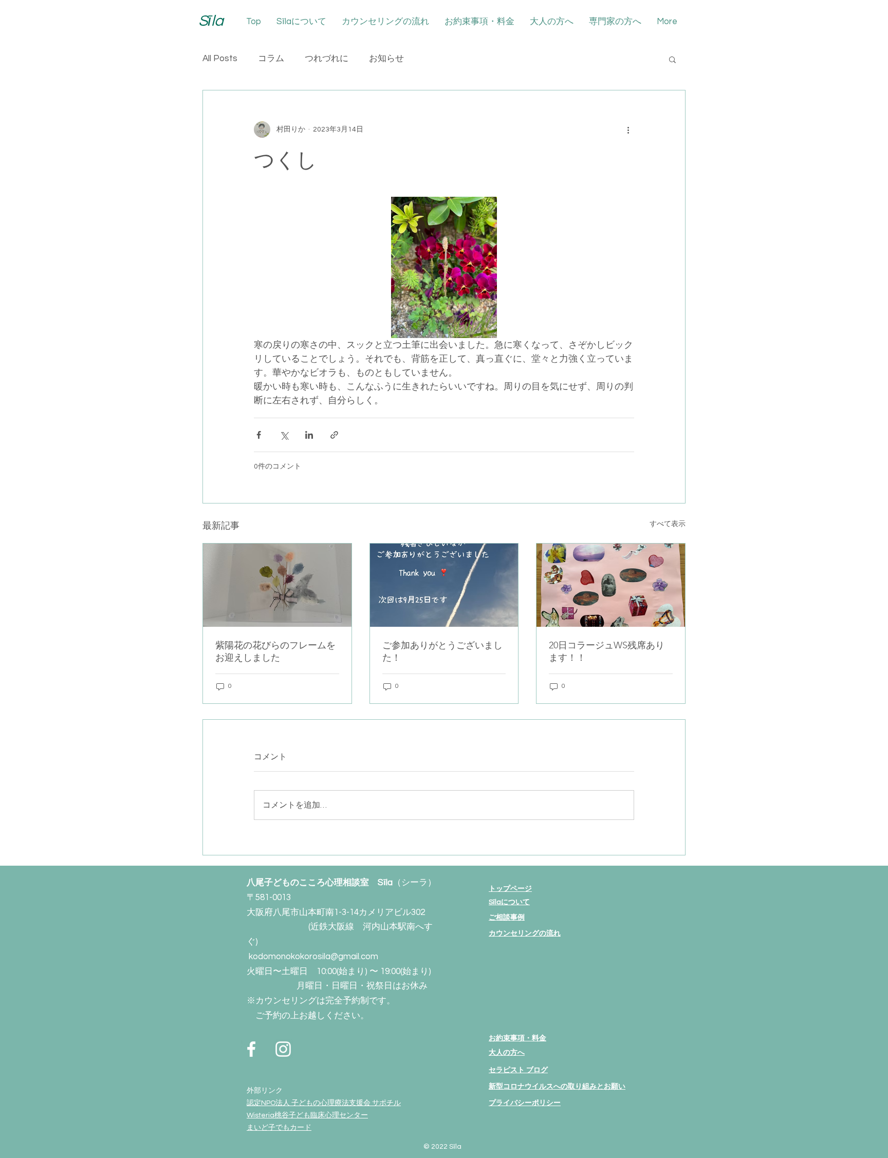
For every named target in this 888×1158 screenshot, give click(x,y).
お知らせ (386, 58)
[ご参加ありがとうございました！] (444, 585)
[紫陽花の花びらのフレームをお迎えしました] (277, 585)
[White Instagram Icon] (283, 1049)
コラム (271, 58)
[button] (672, 59)
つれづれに (326, 58)
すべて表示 (668, 524)
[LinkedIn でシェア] (309, 435)
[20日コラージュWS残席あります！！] (610, 585)
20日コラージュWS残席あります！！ (606, 651)
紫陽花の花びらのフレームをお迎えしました (275, 651)
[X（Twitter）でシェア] (284, 435)
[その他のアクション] (628, 129)
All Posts (219, 58)
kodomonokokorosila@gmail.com (313, 956)
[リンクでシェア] (334, 435)
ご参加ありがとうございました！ (442, 651)
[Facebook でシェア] (259, 435)
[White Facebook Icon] (251, 1049)
